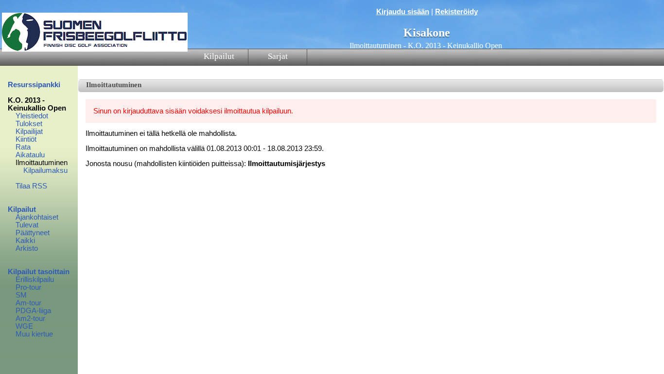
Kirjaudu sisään (402, 12)
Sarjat (278, 56)
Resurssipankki (34, 85)
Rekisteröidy (456, 12)
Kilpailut (219, 56)
